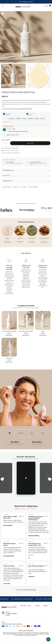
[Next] (49, 479)
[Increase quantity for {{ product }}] (8, 143)
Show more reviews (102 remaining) (26, 590)
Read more (30, 555)
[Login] (47, 6)
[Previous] (2, 479)
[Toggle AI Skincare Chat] (48, 639)
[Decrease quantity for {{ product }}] (3, 143)
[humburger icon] (3, 6)
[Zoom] (3, 14)
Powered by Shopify (17, 624)
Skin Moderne (9, 624)
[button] (2, 37)
